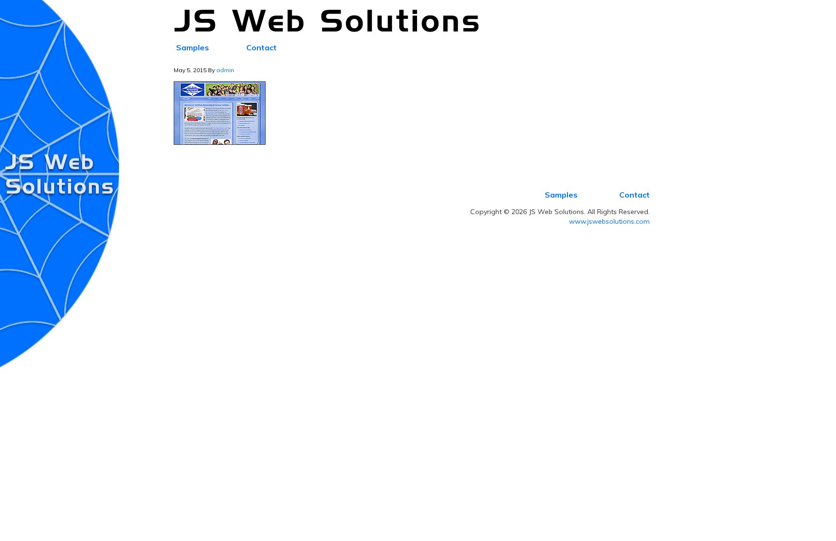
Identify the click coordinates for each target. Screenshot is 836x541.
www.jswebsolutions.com (609, 221)
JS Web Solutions (332, 21)
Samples (561, 195)
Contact (634, 195)
